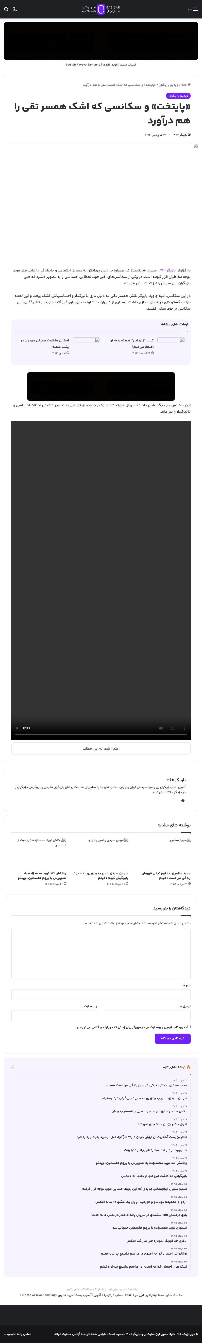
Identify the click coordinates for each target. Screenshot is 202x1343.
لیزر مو (139, 1295)
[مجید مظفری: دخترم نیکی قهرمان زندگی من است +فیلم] (163, 853)
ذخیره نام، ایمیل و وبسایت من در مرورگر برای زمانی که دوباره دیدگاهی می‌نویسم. (131, 1027)
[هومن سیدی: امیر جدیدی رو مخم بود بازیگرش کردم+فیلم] (101, 853)
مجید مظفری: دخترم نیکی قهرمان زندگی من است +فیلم (166, 876)
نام (187, 985)
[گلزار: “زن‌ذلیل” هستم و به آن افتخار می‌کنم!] (171, 346)
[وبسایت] (183, 801)
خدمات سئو (174, 1295)
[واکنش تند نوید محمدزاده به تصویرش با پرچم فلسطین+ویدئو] (38, 853)
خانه (184, 85)
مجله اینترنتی (155, 1295)
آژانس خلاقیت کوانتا (67, 1334)
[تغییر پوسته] (14, 11)
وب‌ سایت (90, 1006)
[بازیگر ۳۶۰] (101, 9)
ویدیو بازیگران (168, 85)
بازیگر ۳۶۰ (180, 135)
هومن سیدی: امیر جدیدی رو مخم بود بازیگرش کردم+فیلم (101, 876)
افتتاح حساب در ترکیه (117, 1295)
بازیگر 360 (167, 270)
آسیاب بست (128, 64)
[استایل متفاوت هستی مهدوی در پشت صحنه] (86, 346)
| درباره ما (10, 1334)
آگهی (97, 1295)
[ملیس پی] (101, 386)
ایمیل (185, 1006)
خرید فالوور (110, 64)
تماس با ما (23, 1334)
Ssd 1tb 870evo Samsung (83, 64)
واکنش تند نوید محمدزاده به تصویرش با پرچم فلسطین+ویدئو (42, 876)
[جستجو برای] (6, 11)
